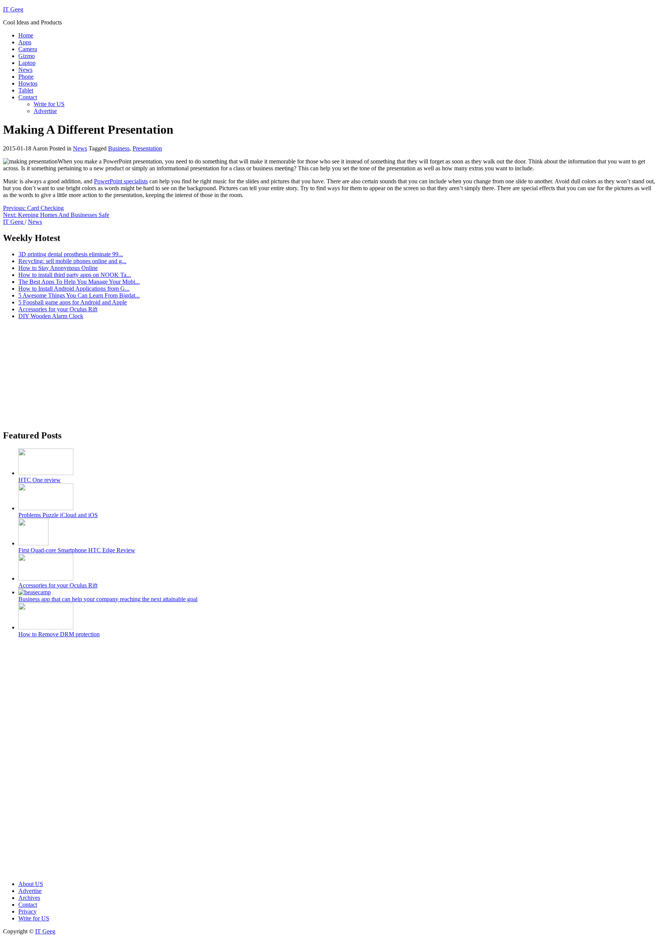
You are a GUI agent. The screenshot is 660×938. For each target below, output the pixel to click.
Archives (29, 897)
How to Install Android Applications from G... (73, 288)
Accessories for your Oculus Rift (57, 309)
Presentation (147, 148)
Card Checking (33, 208)
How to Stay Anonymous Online (58, 268)
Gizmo (26, 56)
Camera (27, 49)
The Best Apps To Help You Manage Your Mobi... (79, 281)
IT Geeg (13, 9)
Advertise (45, 111)
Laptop (27, 63)
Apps (24, 42)
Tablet (25, 90)
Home (25, 35)
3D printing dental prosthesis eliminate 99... (70, 254)
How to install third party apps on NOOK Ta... (74, 275)
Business (118, 148)
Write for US (49, 104)
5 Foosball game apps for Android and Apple (72, 302)
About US (30, 884)
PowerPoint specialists (121, 181)
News (25, 69)
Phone (26, 76)
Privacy (27, 911)
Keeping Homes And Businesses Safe (56, 215)
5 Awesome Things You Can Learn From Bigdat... (79, 295)
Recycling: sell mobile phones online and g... (72, 261)
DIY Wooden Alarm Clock (50, 316)
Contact (27, 97)
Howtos (27, 83)
